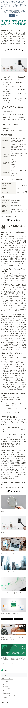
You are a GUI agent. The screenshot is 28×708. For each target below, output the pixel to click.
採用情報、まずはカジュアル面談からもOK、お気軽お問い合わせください (13, 638)
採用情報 (5, 686)
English (5, 697)
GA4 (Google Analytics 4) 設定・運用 (11, 593)
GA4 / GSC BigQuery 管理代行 (9, 614)
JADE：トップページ (7, 664)
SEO (2, 511)
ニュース (5, 690)
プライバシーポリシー (9, 695)
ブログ (5, 692)
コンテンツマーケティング (8, 553)
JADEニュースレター (7, 678)
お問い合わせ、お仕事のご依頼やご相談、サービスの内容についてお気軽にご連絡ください (13, 659)
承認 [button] (11, 15)
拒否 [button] (17, 15)
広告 (2, 532)
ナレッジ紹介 (6, 688)
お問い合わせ (6, 694)
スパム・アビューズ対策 (7, 572)
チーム (5, 685)
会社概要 (5, 681)
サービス (5, 683)
